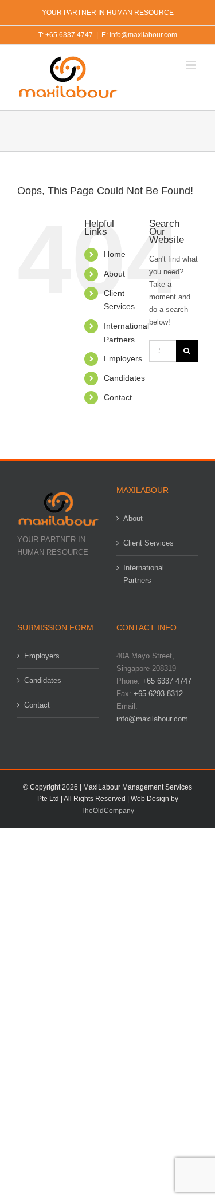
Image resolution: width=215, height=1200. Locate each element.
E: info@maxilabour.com (139, 35)
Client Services (148, 543)
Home (115, 254)
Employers (123, 358)
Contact (118, 397)
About (114, 273)
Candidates (124, 377)
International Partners (143, 574)
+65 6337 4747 (166, 681)
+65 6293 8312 (158, 693)
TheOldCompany (107, 811)
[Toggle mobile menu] (192, 65)
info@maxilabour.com (152, 719)
